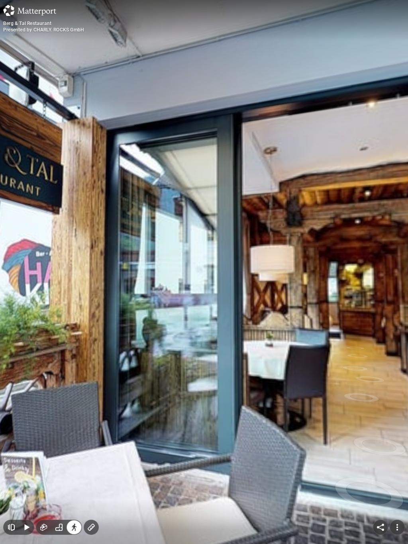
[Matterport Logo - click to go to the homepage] (30, 10)
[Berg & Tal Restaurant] (204, 272)
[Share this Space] (380, 527)
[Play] (26, 527)
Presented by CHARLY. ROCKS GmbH (43, 30)
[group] (59, 527)
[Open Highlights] (11, 527)
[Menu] (397, 527)
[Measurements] (91, 527)
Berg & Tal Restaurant (27, 23)
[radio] (43, 527)
